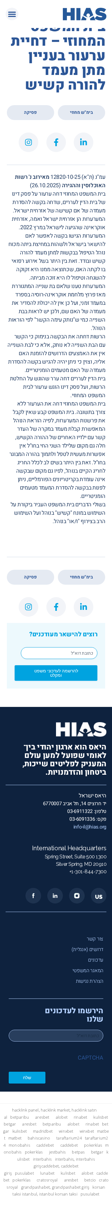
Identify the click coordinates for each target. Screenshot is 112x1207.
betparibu (19, 1117)
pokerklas (93, 1145)
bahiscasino (39, 1138)
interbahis (42, 1159)
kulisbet (100, 1117)
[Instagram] (28, 142)
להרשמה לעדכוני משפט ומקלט (56, 673)
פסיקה (30, 112)
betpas (78, 1152)
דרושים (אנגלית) (87, 949)
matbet (14, 1138)
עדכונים (95, 960)
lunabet (47, 1173)
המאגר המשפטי (87, 970)
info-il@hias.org (89, 827)
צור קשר (95, 939)
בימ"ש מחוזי (81, 112)
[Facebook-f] (56, 142)
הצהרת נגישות (89, 981)
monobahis (19, 1145)
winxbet (66, 1131)
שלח (27, 1077)
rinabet (80, 1117)
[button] (12, 14)
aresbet (42, 1117)
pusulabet (24, 1173)
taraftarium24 (69, 1138)
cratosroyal (47, 1180)
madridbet (43, 1131)
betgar (10, 1124)
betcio (90, 1180)
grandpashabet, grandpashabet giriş (55, 1187)
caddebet (45, 1145)
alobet (62, 1117)
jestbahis (57, 1152)
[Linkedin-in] (83, 142)
